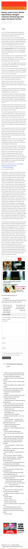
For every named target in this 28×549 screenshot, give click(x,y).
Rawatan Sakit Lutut (9, 409)
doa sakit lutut (6, 300)
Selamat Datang (8, 513)
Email (4, 343)
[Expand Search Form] (25, 8)
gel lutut (17, 300)
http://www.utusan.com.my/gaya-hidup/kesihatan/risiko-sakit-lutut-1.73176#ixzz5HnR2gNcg (12, 165)
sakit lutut (19, 302)
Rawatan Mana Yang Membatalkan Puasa (14, 407)
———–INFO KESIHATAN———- (13, 484)
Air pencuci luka (7, 498)
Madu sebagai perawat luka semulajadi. (15, 479)
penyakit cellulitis (8, 496)
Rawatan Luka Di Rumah (10, 398)
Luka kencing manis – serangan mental (13, 419)
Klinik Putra (4, 545)
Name (4, 338)
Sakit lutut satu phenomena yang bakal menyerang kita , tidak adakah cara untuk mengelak (7, 308)
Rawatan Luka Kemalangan (10, 426)
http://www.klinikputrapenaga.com (9, 295)
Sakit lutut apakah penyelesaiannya (12, 431)
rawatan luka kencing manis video (12, 424)
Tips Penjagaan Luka (9, 412)
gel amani (12, 300)
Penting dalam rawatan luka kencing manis (14, 410)
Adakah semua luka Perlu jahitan (11, 414)
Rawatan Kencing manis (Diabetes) (12, 376)
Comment (5, 321)
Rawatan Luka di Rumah (10, 500)
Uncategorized (6, 298)
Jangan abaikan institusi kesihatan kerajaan (12, 546)
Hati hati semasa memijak (10, 501)
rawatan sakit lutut (12, 302)
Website (4, 348)
